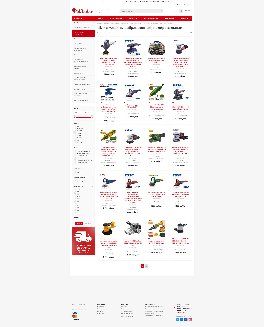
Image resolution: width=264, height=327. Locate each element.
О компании (169, 18)
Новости (100, 309)
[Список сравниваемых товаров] (169, 11)
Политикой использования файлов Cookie (154, 312)
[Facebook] (185, 319)
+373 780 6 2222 (143, 2)
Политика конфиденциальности (155, 309)
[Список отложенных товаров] (174, 11)
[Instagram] (190, 319)
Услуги (100, 18)
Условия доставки (127, 313)
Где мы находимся (151, 18)
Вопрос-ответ (125, 309)
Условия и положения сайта (154, 306)
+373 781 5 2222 (164, 2)
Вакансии (100, 311)
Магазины (100, 313)
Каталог (79, 18)
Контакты (184, 18)
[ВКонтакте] (181, 319)
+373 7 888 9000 (154, 2)
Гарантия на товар (127, 316)
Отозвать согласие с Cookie (80, 309)
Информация (150, 304)
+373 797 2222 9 (132, 2)
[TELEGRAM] (177, 319)
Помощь (124, 304)
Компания (101, 304)
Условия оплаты (126, 311)
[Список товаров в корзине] (185, 12)
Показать (79, 223)
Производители (116, 18)
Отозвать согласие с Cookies (154, 315)
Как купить (133, 18)
